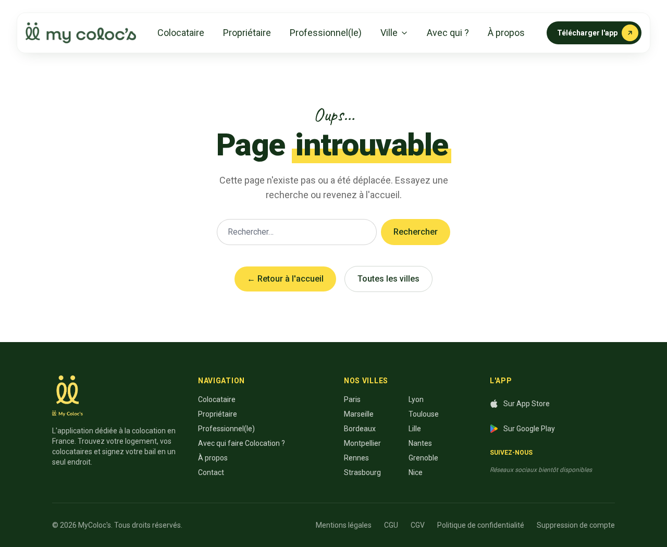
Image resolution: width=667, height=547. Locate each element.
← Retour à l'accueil (285, 279)
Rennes (356, 458)
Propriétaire (247, 32)
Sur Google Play (529, 428)
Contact (211, 472)
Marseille (359, 414)
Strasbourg (362, 472)
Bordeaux (360, 428)
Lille (415, 428)
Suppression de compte (576, 525)
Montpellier (362, 443)
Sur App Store (526, 403)
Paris (352, 399)
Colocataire (180, 32)
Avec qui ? (448, 32)
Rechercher (415, 232)
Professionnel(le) (326, 32)
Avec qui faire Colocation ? (241, 443)
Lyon (416, 399)
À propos (506, 32)
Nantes (420, 443)
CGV (418, 525)
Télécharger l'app (587, 33)
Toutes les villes (388, 279)
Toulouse (424, 414)
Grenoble (423, 458)
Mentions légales (344, 525)
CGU (391, 525)
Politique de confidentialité (480, 525)
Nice (416, 472)
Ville (389, 32)
